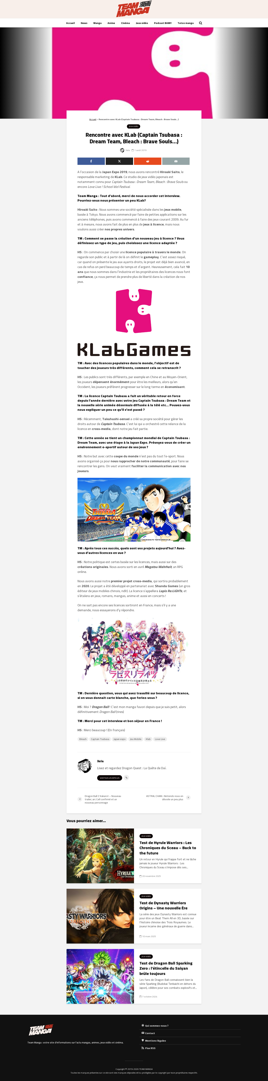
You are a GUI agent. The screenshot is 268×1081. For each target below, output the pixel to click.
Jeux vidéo (142, 23)
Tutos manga (186, 23)
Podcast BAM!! (163, 23)
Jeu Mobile (135, 739)
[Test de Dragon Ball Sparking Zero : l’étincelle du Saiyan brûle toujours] (100, 976)
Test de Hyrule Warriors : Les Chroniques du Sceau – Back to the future (167, 848)
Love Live (160, 739)
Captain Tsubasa (100, 739)
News (84, 23)
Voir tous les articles (109, 778)
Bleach (83, 739)
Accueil (70, 23)
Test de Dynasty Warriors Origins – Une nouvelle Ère (163, 905)
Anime (111, 23)
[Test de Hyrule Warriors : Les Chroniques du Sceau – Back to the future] (100, 855)
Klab (148, 739)
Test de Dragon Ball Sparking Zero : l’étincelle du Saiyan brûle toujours (166, 968)
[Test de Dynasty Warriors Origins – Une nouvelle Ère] (100, 916)
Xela (127, 150)
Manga (97, 23)
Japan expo (120, 739)
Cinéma (125, 23)
